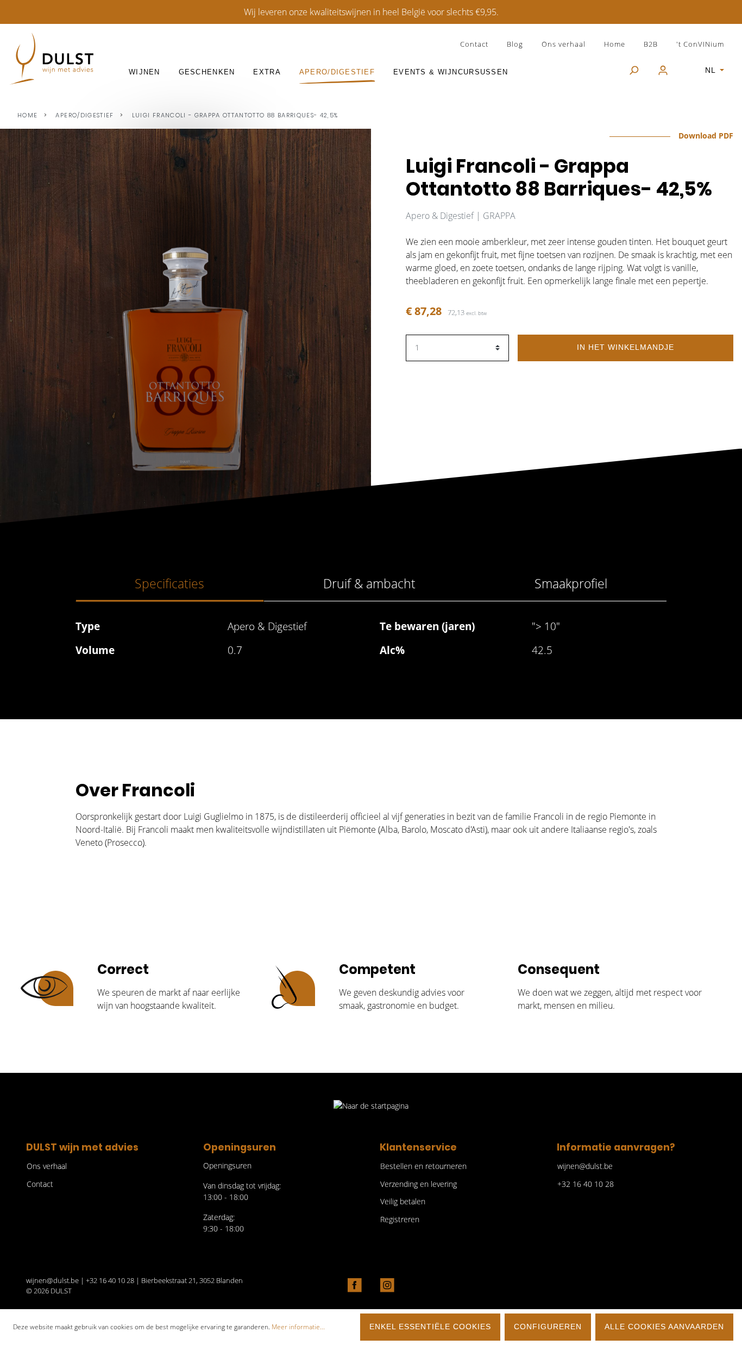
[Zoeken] (633, 71)
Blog (515, 44)
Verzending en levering (418, 1184)
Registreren (399, 1219)
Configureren (548, 1327)
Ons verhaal (564, 44)
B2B (651, 44)
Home (614, 44)
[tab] (170, 584)
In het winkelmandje (625, 347)
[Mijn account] (663, 71)
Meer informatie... (298, 1326)
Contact (474, 44)
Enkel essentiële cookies (430, 1327)
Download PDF (704, 135)
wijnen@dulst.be (585, 1166)
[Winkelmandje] (686, 65)
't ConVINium (700, 44)
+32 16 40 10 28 (585, 1184)
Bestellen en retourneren (423, 1166)
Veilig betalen (402, 1201)
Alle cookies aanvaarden (664, 1327)
